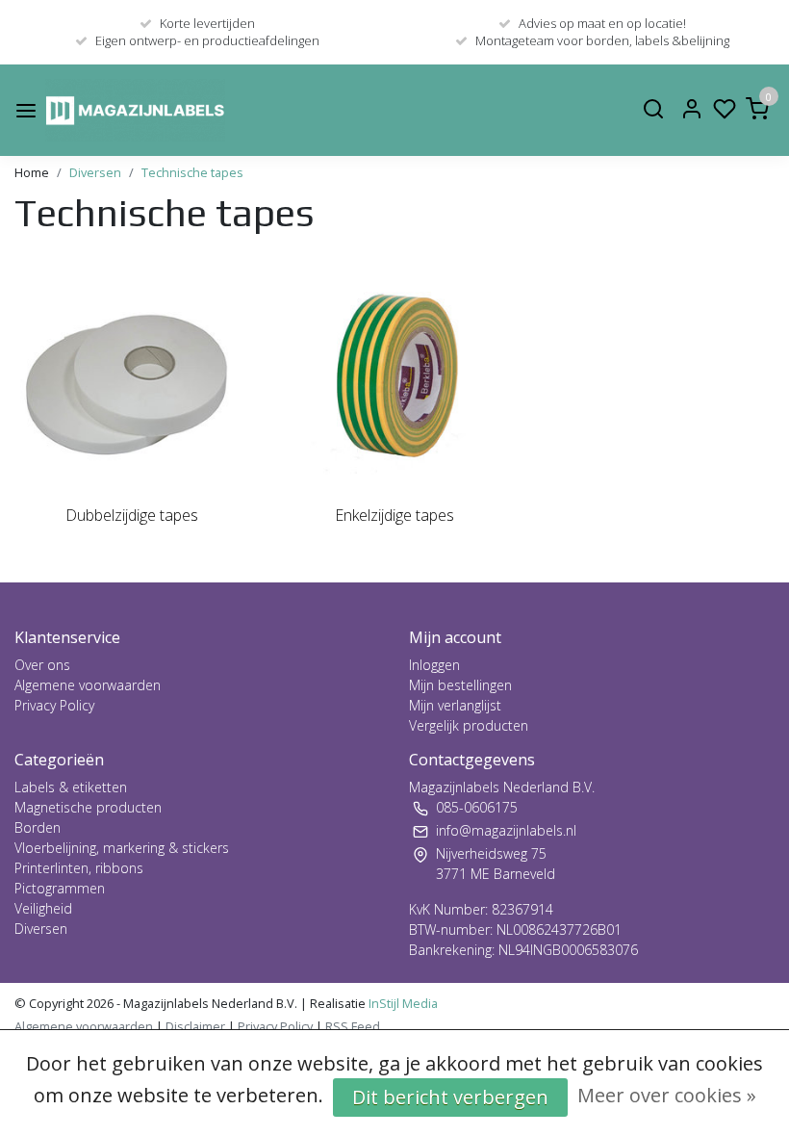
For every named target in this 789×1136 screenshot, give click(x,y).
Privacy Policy (54, 705)
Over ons (42, 665)
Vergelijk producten (468, 725)
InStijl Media (402, 1003)
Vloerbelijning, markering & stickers (121, 848)
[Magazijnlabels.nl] (135, 110)
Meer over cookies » (666, 1095)
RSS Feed (352, 1026)
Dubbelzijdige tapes (131, 515)
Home (31, 172)
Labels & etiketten (70, 787)
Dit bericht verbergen (450, 1097)
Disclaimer (195, 1026)
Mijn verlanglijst (455, 705)
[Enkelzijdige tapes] (394, 376)
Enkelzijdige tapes (394, 515)
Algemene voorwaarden (87, 685)
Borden (37, 827)
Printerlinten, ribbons (78, 868)
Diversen (95, 172)
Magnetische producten (88, 807)
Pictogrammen (59, 888)
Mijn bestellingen (460, 685)
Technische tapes (192, 172)
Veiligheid (43, 908)
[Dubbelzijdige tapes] (131, 376)
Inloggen (434, 665)
